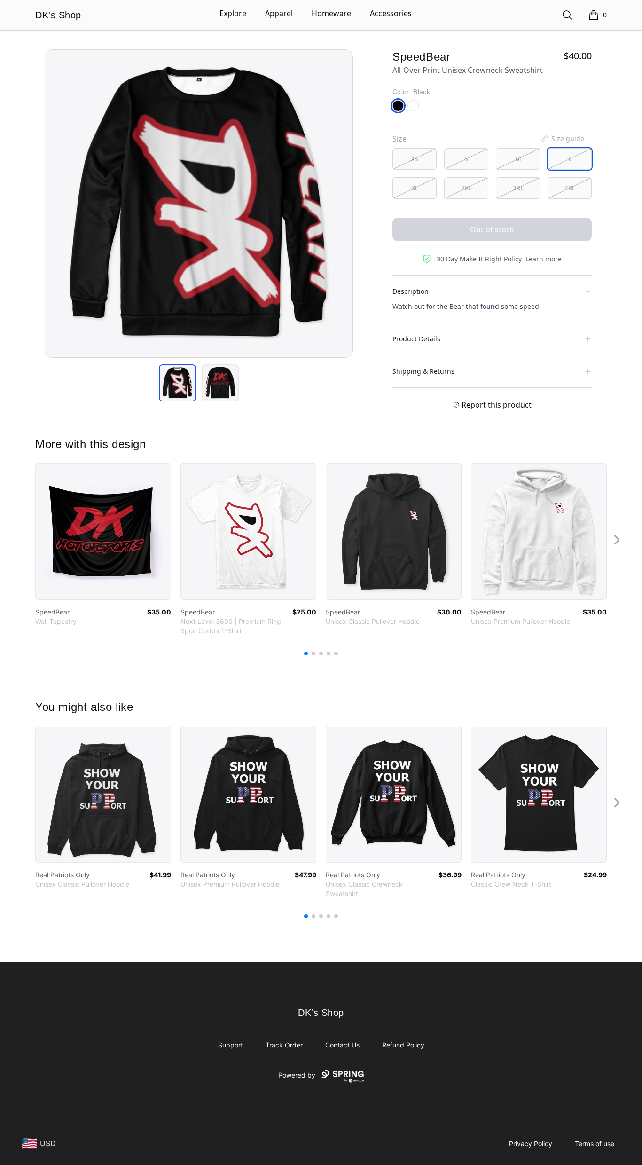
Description (410, 291)
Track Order (284, 1045)
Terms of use (594, 1144)
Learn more (543, 258)
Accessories (391, 13)
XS (414, 158)
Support (230, 1045)
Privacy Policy (530, 1144)
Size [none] (399, 139)
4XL (569, 187)
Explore (232, 13)
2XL (466, 187)
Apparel (279, 13)
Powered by (296, 1075)
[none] (562, 138)
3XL (518, 187)
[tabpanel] (199, 203)
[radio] (414, 159)
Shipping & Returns (423, 371)
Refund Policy (403, 1045)
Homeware (331, 13)
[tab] (177, 383)
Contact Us (342, 1045)
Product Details (416, 338)
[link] (103, 531)
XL (414, 187)
